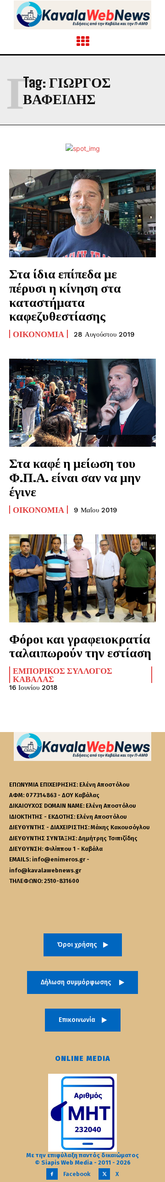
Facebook (76, 1174)
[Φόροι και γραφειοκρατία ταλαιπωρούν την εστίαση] (82, 578)
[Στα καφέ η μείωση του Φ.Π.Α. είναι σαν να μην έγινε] (82, 403)
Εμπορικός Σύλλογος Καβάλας (62, 674)
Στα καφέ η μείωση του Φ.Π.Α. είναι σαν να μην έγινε (75, 477)
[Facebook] (52, 1174)
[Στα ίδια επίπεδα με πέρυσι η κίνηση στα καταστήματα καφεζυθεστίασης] (82, 213)
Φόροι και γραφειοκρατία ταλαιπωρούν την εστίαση (80, 645)
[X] (104, 1174)
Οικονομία (38, 334)
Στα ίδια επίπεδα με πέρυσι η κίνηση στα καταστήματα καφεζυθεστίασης (65, 294)
